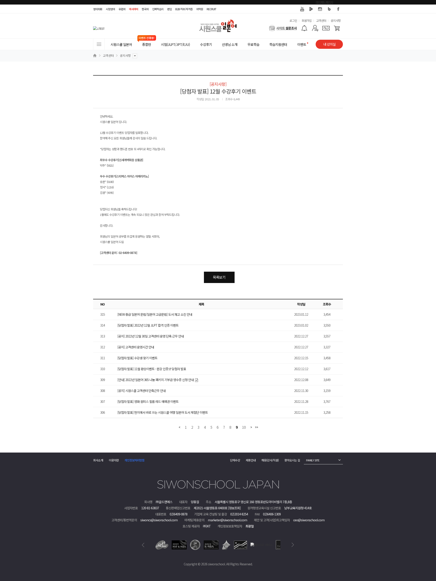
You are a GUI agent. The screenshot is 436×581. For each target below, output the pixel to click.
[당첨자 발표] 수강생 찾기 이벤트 (137, 358)
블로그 (329, 9)
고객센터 (321, 20)
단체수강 (235, 460)
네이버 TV (311, 9)
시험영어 (110, 9)
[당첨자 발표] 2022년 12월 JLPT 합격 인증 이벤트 (147, 325)
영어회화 (97, 9)
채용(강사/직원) (270, 460)
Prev (143, 545)
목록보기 (219, 277)
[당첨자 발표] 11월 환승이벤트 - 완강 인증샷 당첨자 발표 (151, 369)
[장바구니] (337, 28)
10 (244, 427)
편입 (169, 9)
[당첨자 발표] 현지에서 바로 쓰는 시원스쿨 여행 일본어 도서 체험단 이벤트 (162, 412)
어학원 (199, 9)
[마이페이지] (315, 28)
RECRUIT (211, 9)
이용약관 (114, 460)
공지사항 (336, 20)
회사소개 (98, 460)
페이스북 (338, 9)
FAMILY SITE (312, 460)
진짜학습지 (158, 9)
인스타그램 (320, 9)
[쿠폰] (326, 28)
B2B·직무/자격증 (184, 9)
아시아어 (133, 9)
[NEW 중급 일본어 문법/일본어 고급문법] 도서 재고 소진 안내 (154, 314)
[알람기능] (304, 28)
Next (293, 545)
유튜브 (302, 9)
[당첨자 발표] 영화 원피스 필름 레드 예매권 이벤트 (147, 401)
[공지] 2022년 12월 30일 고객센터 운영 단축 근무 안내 (150, 336)
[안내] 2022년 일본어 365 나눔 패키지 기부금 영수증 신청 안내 (155, 379)
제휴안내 (251, 460)
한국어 (145, 9)
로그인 (293, 20)
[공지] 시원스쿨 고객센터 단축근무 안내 (141, 390)
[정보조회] (234, 508)
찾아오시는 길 (292, 460)
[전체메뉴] (98, 44)
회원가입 (307, 20)
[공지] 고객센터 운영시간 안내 (135, 347)
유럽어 (122, 9)
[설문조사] (283, 28)
